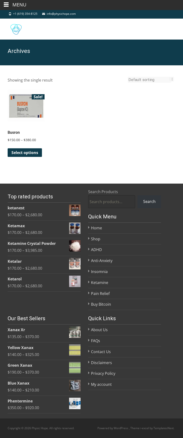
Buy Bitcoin (101, 304)
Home (96, 228)
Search (149, 201)
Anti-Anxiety (101, 260)
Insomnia (99, 271)
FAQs (95, 340)
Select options (24, 152)
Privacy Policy (103, 373)
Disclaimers (101, 362)
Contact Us (101, 351)
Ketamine (99, 282)
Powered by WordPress (113, 428)
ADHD (96, 249)
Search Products (103, 191)
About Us (99, 329)
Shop (95, 239)
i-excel (145, 428)
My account (101, 384)
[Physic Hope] (12, 28)
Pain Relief (100, 293)
